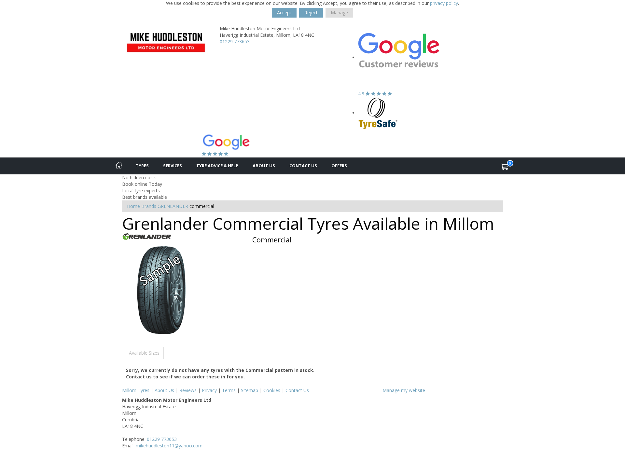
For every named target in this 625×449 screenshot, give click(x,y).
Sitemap (249, 390)
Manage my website (403, 390)
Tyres (142, 166)
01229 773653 (235, 41)
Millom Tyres (135, 390)
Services (172, 166)
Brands (148, 206)
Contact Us (303, 166)
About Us (264, 166)
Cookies (271, 390)
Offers (339, 166)
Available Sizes (144, 353)
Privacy (209, 390)
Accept (284, 12)
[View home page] (166, 41)
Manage (339, 12)
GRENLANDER (173, 206)
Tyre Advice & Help (217, 166)
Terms (229, 390)
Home (133, 206)
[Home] (119, 165)
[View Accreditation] (378, 113)
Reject (311, 12)
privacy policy (444, 3)
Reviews (188, 390)
